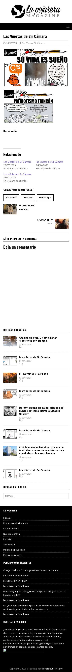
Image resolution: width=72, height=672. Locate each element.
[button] (67, 26)
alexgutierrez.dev (54, 668)
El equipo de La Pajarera (15, 523)
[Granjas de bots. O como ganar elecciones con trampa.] (10, 344)
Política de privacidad (14, 549)
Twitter (28, 197)
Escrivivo (7, 539)
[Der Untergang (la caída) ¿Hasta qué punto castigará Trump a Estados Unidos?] (10, 414)
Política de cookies (12, 555)
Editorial (7, 517)
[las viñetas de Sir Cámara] (10, 363)
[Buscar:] (36, 496)
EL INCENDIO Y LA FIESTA (33, 374)
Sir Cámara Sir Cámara (33, 43)
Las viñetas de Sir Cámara (17, 161)
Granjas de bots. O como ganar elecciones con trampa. (38, 339)
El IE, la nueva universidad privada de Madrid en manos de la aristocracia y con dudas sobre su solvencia (41, 450)
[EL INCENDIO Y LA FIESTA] (10, 380)
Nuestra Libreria (11, 533)
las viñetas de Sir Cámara (49, 161)
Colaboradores (11, 528)
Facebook (11, 197)
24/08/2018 (11, 43)
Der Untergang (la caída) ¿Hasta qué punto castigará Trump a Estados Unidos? (41, 410)
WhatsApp (45, 197)
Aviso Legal (9, 544)
